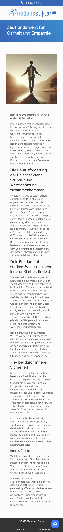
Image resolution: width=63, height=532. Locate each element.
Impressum (44, 529)
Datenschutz (19, 529)
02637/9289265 (33, 3)
